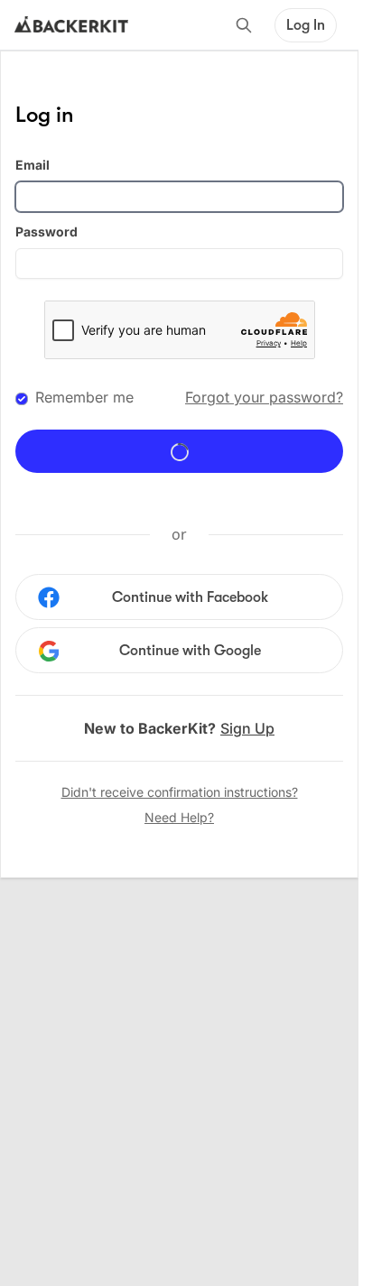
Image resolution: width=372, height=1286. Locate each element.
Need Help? (179, 817)
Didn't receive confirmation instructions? (179, 792)
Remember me (84, 397)
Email (32, 164)
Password (46, 231)
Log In (305, 25)
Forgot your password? (264, 397)
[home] (71, 25)
